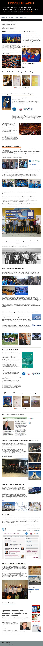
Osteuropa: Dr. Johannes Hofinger (7, 25)
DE (32, 12)
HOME (4, 7)
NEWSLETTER (34, 9)
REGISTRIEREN (14, 7)
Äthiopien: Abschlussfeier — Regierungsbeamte (9, 24)
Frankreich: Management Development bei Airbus (9, 29)
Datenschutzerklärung (5, 644)
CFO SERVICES (14, 12)
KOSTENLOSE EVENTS (8, 9)
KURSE (8, 7)
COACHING (16, 9)
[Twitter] (13, 644)
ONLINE (28, 9)
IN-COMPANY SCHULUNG (25, 7)
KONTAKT (20, 12)
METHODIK (23, 9)
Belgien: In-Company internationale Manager (9, 27)
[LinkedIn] (11, 644)
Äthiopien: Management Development (8, 28)
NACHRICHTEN (6, 12)
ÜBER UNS (26, 12)
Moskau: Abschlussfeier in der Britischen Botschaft (9, 21)
